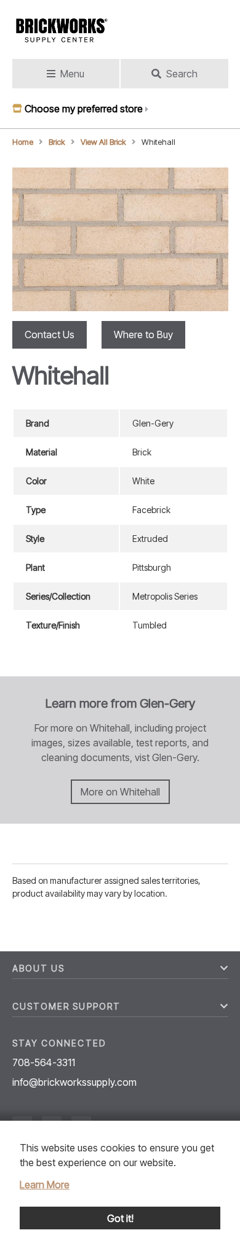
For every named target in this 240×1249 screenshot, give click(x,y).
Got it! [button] (120, 1218)
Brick (57, 142)
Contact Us (49, 334)
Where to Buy (143, 334)
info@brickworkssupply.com (74, 1082)
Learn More (45, 1184)
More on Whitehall (120, 792)
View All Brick (103, 142)
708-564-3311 (44, 1062)
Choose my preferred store (84, 108)
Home (22, 142)
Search (182, 74)
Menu (72, 74)
